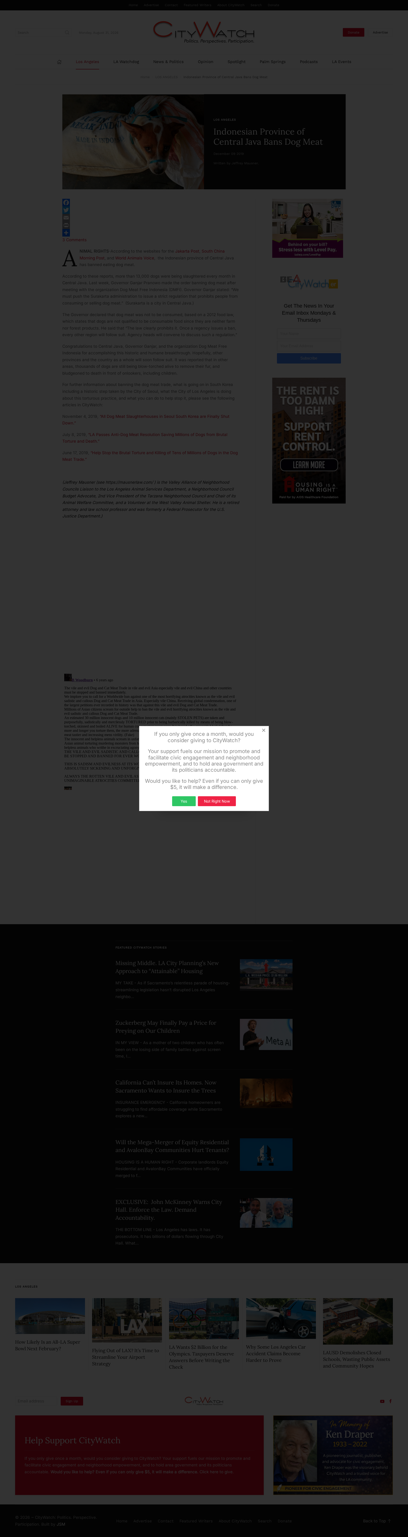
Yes (184, 801)
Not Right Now (217, 801)
